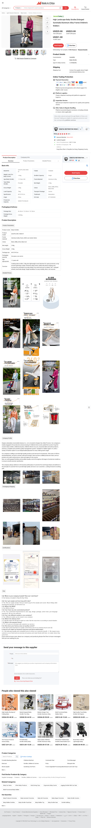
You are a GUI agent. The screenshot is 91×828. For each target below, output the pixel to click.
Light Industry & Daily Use (13, 13)
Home (3, 13)
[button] (55, 160)
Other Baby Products (21, 785)
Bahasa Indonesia (51, 817)
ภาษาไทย (84, 815)
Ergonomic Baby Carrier (50, 785)
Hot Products (7, 812)
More (3, 770)
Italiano (47, 815)
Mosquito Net (71, 763)
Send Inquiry (58, 45)
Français (32, 815)
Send (17, 678)
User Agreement (55, 821)
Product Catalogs (27, 756)
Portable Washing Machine (9, 760)
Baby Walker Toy (39, 802)
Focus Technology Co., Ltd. (33, 821)
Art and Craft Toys (72, 766)
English (14, 815)
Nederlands (59, 815)
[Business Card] (87, 165)
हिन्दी (80, 815)
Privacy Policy (72, 821)
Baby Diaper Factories (58, 798)
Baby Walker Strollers (9, 802)
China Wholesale (44, 812)
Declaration (64, 821)
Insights (49, 813)
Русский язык (40, 815)
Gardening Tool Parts (29, 766)
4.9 (70, 160)
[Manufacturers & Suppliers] (45, 3)
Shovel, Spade (5, 766)
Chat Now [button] (72, 45)
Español (20, 815)
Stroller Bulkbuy (65, 802)
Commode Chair (50, 760)
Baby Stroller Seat (53, 802)
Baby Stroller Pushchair (25, 802)
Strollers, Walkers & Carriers (35, 13)
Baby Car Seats (7, 785)
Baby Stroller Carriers (73, 798)
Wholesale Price (53, 812)
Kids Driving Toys (35, 785)
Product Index (81, 812)
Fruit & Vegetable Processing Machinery (56, 766)
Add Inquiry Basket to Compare (26, 58)
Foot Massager (71, 760)
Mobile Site (42, 813)
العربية (65, 815)
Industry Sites (62, 812)
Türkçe (36, 817)
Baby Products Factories (10, 798)
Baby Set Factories (43, 798)
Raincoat (4, 763)
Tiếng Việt (42, 817)
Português (26, 815)
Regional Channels (71, 812)
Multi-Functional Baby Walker (11, 789)
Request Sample (82, 49)
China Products (16, 812)
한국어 (70, 815)
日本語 (75, 815)
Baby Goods (24, 13)
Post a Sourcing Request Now (23, 681)
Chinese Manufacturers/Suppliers (30, 812)
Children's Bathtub (29, 760)
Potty (47, 763)
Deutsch (52, 815)
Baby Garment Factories (27, 798)
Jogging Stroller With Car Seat (69, 785)
